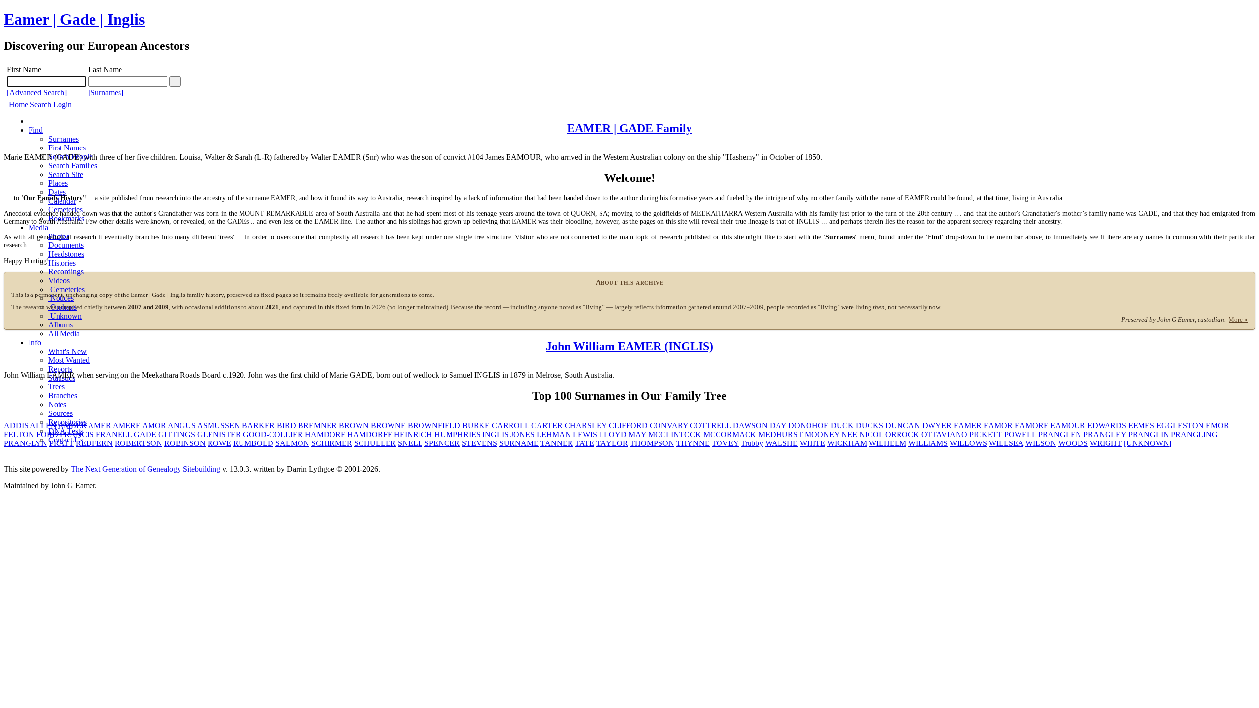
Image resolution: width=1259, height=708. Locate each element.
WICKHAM (847, 443)
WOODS (1073, 443)
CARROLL (510, 425)
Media (38, 227)
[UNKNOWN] (1147, 443)
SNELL (410, 443)
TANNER (556, 443)
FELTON (19, 434)
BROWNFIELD (434, 425)
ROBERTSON (138, 443)
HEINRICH (413, 434)
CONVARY (669, 425)
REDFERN (94, 443)
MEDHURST (780, 434)
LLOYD (613, 434)
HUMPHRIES (457, 434)
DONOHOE (808, 425)
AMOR (154, 425)
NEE (849, 434)
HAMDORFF (369, 434)
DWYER (937, 425)
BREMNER (317, 425)
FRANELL (114, 434)
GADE (145, 434)
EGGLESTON (1180, 425)
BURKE (476, 425)
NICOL (871, 434)
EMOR (1217, 425)
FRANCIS (77, 434)
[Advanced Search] (37, 92)
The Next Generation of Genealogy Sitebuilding (145, 469)
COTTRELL (710, 425)
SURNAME (519, 443)
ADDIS (16, 425)
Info (35, 342)
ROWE (219, 443)
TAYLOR (612, 443)
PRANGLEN (1059, 434)
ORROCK (902, 434)
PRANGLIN (1148, 434)
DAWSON (750, 425)
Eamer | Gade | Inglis (74, 19)
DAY (778, 425)
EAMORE (1032, 425)
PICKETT (985, 434)
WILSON (1040, 443)
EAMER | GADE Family (629, 128)
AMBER (72, 425)
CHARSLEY (586, 425)
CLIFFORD (628, 425)
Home (18, 104)
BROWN (354, 425)
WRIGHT (1106, 443)
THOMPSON (652, 443)
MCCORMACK (729, 434)
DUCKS (869, 425)
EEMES (1141, 425)
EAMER (968, 425)
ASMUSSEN (218, 425)
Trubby (752, 443)
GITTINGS (176, 434)
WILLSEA (1006, 443)
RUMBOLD (253, 443)
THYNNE (693, 443)
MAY (637, 434)
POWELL (1020, 434)
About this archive (630, 282)
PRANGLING (1194, 434)
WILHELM (887, 443)
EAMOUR (1067, 425)
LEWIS (585, 434)
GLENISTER (219, 434)
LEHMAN (554, 434)
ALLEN (43, 425)
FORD (47, 434)
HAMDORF (325, 434)
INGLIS (495, 434)
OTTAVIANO (944, 434)
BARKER (258, 425)
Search (40, 104)
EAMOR (998, 425)
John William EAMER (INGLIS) (629, 346)
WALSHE (781, 443)
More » (1238, 319)
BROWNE (388, 425)
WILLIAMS (928, 443)
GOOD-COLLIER (273, 434)
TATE (584, 443)
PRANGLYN (25, 443)
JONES (522, 434)
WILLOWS (968, 443)
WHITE (812, 443)
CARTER (547, 425)
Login (62, 104)
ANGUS (182, 425)
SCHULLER (375, 443)
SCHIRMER (331, 443)
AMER (99, 425)
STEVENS (479, 443)
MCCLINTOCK (674, 434)
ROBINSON (185, 443)
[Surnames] (105, 92)
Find (36, 130)
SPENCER (442, 443)
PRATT (61, 443)
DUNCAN (902, 425)
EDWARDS (1106, 425)
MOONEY (822, 434)
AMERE (127, 425)
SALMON (292, 443)
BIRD (286, 425)
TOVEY (725, 443)
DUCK (842, 425)
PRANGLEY (1104, 434)
